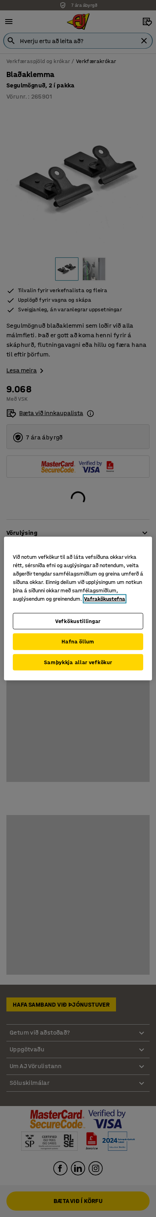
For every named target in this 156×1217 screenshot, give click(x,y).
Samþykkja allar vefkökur (78, 662)
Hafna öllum (78, 641)
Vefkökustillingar (78, 620)
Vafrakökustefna (104, 598)
